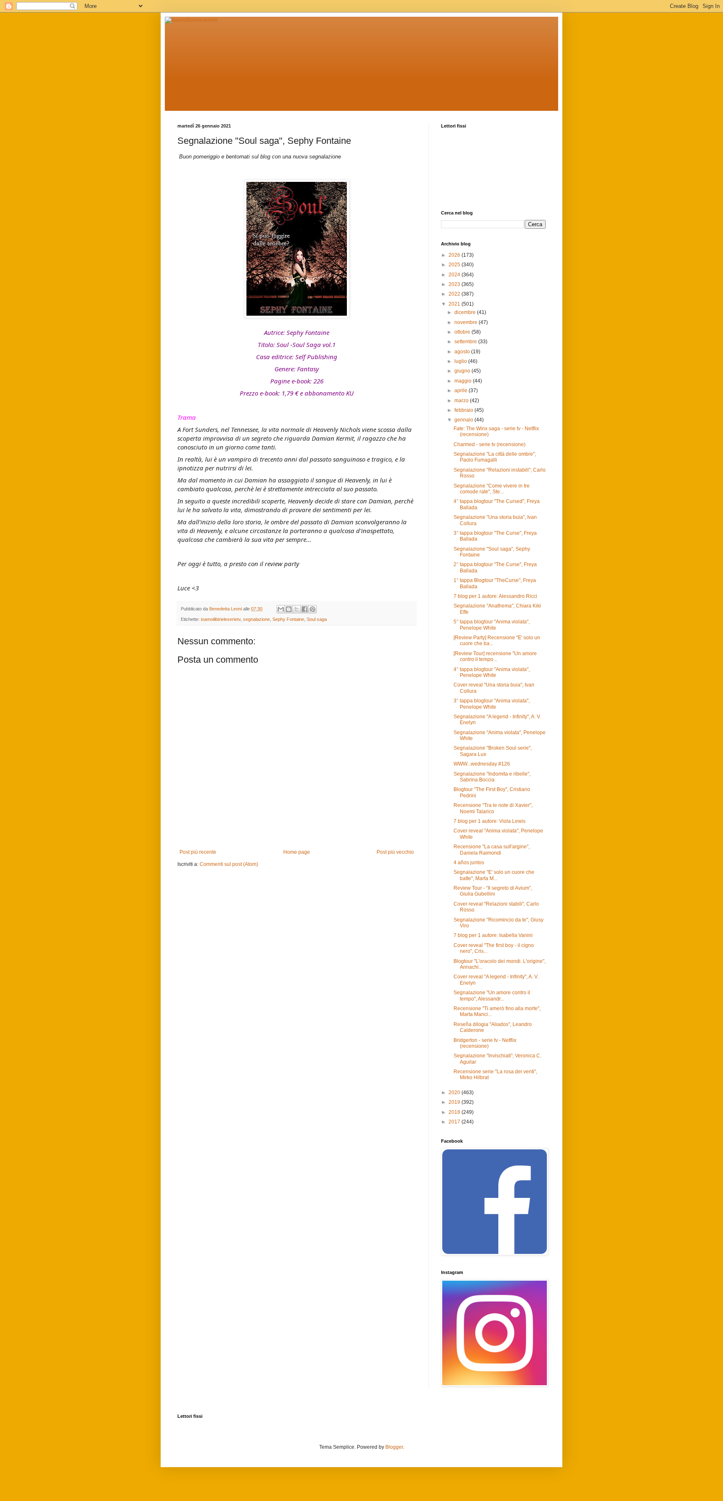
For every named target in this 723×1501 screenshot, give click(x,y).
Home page (296, 852)
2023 (455, 284)
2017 (455, 1122)
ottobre (463, 332)
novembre (466, 322)
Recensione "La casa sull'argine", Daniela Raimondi (492, 849)
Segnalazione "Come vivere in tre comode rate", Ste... (492, 489)
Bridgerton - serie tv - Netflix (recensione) (485, 1043)
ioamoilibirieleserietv (221, 619)
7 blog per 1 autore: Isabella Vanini (493, 935)
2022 (455, 294)
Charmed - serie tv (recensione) (490, 444)
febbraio (464, 410)
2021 (455, 304)
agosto (462, 352)
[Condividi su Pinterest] (312, 609)
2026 (455, 255)
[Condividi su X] (296, 609)
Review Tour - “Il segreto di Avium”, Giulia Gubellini (493, 891)
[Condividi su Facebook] (304, 609)
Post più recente (197, 852)
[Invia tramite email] (281, 609)
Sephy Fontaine (288, 619)
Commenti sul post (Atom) (229, 864)
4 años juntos (469, 862)
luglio (461, 361)
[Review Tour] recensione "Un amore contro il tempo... (495, 656)
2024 (455, 275)
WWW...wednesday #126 (482, 764)
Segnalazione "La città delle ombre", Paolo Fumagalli (495, 457)
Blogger (394, 1447)
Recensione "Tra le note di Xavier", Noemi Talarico (493, 808)
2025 (455, 265)
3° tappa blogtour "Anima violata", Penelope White (492, 704)
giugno (463, 371)
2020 (455, 1092)
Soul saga (317, 619)
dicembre (465, 312)
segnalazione (256, 619)
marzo (462, 400)
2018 (455, 1112)
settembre (466, 342)
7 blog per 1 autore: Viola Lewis (490, 821)
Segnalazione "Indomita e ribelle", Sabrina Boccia (492, 777)
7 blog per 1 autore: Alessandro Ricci (495, 596)
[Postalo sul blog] (289, 609)
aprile (461, 390)
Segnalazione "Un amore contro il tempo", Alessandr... (492, 995)
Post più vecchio (395, 852)
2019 (455, 1102)
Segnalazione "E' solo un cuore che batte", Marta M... (494, 875)
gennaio (464, 420)
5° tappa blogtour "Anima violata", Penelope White (492, 625)
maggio (463, 381)
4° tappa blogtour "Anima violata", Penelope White (492, 672)
